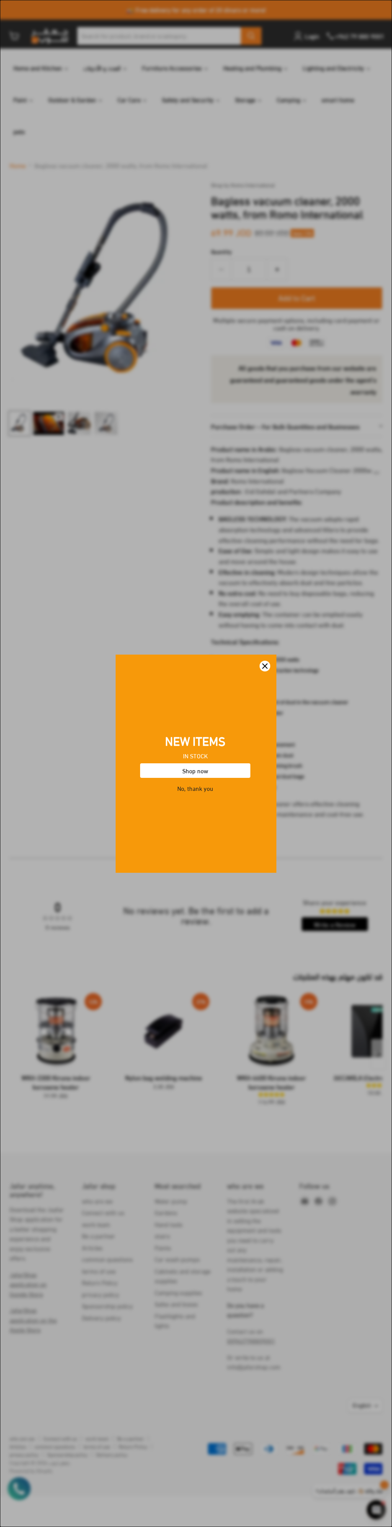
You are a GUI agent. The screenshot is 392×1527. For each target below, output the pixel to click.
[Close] (265, 666)
